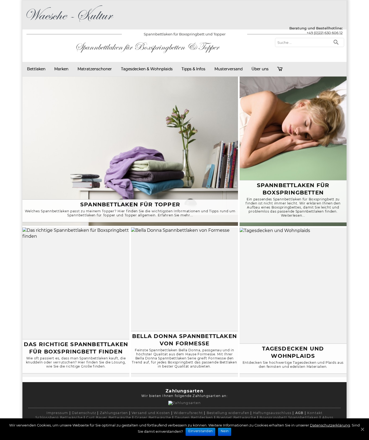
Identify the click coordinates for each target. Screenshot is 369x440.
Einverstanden (200, 431)
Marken (61, 69)
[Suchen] (337, 41)
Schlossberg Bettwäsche (58, 417)
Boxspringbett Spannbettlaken (289, 417)
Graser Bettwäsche (153, 417)
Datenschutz (84, 413)
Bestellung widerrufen (228, 413)
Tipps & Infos (193, 69)
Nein (225, 431)
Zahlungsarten (114, 413)
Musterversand (228, 69)
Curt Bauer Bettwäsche (108, 417)
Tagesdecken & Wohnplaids (147, 69)
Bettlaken (36, 69)
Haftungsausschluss (272, 413)
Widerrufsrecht (188, 413)
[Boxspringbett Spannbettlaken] (69, 23)
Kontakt (315, 413)
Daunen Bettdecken (194, 417)
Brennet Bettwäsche (236, 417)
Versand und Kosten (151, 413)
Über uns (260, 69)
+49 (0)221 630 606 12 (325, 33)
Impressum (57, 413)
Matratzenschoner (95, 69)
